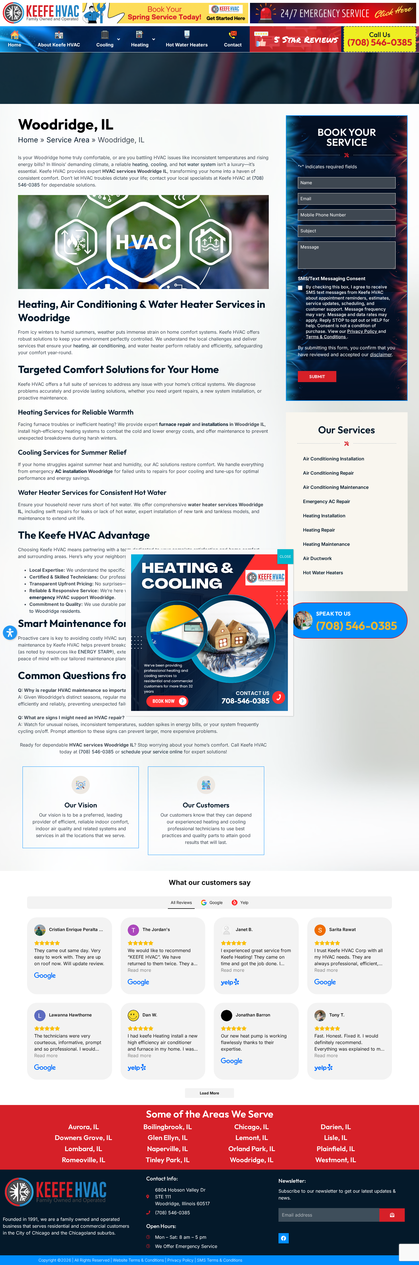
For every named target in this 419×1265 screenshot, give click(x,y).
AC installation (71, 471)
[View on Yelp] (226, 930)
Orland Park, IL (251, 1148)
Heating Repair (319, 530)
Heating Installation (324, 515)
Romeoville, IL (83, 1159)
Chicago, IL (251, 1126)
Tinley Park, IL (168, 1159)
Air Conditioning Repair (328, 473)
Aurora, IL (83, 1126)
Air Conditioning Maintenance (336, 487)
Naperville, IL (167, 1148)
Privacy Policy (362, 331)
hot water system (197, 164)
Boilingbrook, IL (167, 1126)
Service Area (68, 140)
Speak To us (333, 613)
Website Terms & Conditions (138, 1260)
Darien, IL (336, 1126)
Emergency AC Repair (326, 501)
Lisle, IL (335, 1137)
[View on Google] (40, 930)
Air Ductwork (317, 558)
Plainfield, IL (336, 1148)
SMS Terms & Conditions (219, 1260)
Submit (317, 376)
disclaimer (381, 354)
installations (215, 424)
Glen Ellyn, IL (168, 1137)
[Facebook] (283, 1238)
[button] (10, 633)
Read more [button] (139, 970)
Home (28, 140)
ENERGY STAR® (95, 652)
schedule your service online (151, 752)
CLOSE (285, 556)
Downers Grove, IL (83, 1137)
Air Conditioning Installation (333, 459)
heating (140, 164)
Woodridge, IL (251, 1159)
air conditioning (108, 345)
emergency (42, 597)
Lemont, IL (251, 1137)
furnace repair (175, 424)
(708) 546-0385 (96, 752)
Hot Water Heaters (323, 572)
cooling (159, 164)
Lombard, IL (83, 1148)
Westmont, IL (335, 1159)
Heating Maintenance (326, 544)
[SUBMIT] (392, 1215)
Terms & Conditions (326, 336)
